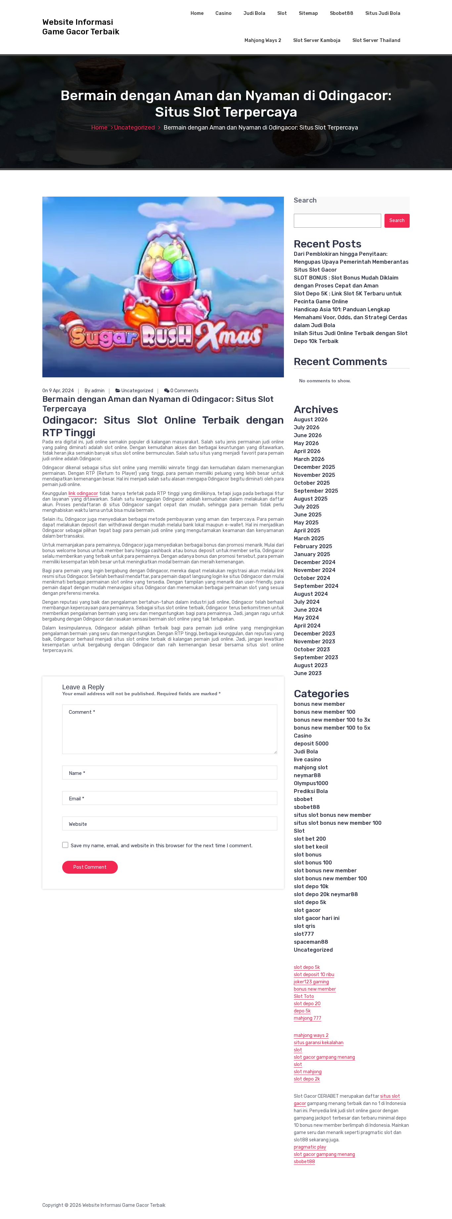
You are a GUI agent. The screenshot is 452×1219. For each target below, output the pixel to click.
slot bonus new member (325, 870)
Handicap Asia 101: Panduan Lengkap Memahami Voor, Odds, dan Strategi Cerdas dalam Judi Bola (350, 317)
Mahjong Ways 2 (263, 40)
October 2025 (312, 483)
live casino (307, 759)
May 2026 (306, 443)
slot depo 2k (307, 1079)
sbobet (303, 799)
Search (305, 200)
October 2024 (312, 578)
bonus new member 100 (324, 712)
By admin (95, 391)
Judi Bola (254, 13)
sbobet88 (307, 807)
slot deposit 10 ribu (314, 974)
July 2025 (306, 507)
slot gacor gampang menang (324, 1057)
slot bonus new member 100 (330, 878)
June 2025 (308, 515)
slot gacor (307, 910)
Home (197, 13)
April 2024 (307, 626)
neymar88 (307, 775)
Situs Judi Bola (382, 13)
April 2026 (307, 451)
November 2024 (315, 570)
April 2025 (307, 530)
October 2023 (312, 649)
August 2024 (311, 594)
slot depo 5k (310, 902)
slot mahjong (308, 1072)
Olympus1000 (311, 783)
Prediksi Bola (311, 791)
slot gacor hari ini (316, 918)
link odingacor (83, 493)
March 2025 (309, 538)
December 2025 (314, 467)
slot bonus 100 (313, 862)
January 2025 (312, 554)
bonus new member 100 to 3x (332, 720)
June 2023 (308, 673)
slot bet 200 (310, 839)
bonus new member (319, 704)
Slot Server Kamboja (316, 40)
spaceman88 (311, 942)
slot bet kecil (311, 847)
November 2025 (314, 475)
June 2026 (308, 435)
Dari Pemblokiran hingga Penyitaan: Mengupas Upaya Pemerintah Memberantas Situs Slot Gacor (351, 262)
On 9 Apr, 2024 (58, 391)
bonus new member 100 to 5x (332, 728)
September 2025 (316, 491)
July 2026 (307, 427)
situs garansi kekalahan (318, 1043)
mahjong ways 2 (311, 1035)
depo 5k (302, 1011)
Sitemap (308, 13)
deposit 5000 (311, 744)
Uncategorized (134, 127)
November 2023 (314, 641)
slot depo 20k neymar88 (326, 894)
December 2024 (315, 562)
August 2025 (311, 499)
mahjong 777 (307, 1018)
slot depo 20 (307, 1004)
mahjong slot (311, 767)
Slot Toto (304, 996)
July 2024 (307, 602)
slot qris (304, 926)
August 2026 (311, 419)
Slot (282, 13)
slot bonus (308, 855)
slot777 (304, 934)
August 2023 (311, 665)
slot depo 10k (311, 886)
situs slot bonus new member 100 (338, 823)
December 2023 (314, 633)
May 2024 (306, 618)
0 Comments (184, 391)
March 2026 (309, 459)
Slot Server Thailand (376, 40)
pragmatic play (310, 1147)
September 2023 (316, 657)
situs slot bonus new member (332, 815)
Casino (223, 13)
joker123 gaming (311, 982)
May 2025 (306, 522)
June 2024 (308, 610)
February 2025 (313, 546)
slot (298, 1050)
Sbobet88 (341, 13)
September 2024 (316, 586)
